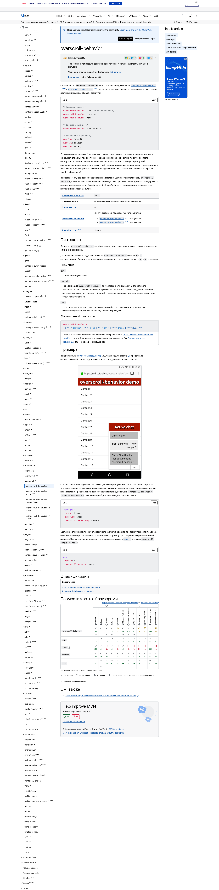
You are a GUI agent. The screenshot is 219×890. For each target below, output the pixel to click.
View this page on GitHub (74, 733)
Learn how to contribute (74, 721)
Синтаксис (171, 35)
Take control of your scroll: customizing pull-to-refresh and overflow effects (101, 695)
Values (26, 883)
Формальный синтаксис (78, 316)
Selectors (27, 857)
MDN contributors (117, 729)
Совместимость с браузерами (181, 47)
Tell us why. (115, 72)
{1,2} (134, 327)
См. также (171, 51)
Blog (156, 16)
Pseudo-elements (31, 873)
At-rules (26, 878)
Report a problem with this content (106, 733)
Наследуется (69, 207)
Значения (67, 265)
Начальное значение (73, 195)
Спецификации (173, 43)
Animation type (69, 230)
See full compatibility (92, 77)
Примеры (170, 39)
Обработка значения (73, 218)
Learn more (73, 77)
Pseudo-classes (30, 868)
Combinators (28, 863)
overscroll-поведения (88, 355)
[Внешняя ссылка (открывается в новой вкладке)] (129, 355)
